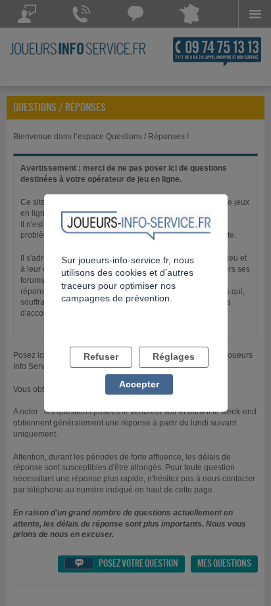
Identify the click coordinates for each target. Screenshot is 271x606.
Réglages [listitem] (174, 356)
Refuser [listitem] (101, 356)
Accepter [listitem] (139, 384)
